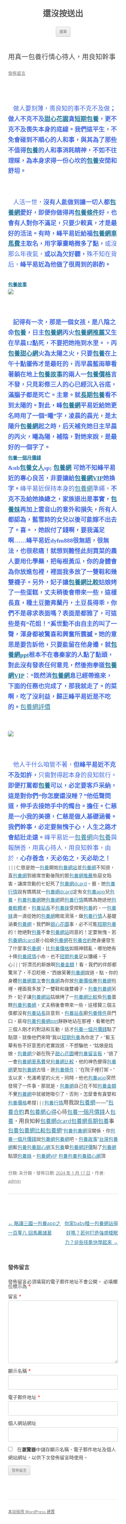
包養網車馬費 (31, 1061)
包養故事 (17, 284)
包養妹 (62, 908)
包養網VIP (89, 478)
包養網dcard (73, 883)
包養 (32, 150)
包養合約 (82, 940)
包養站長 (41, 908)
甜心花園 (56, 119)
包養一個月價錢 (24, 457)
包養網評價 (35, 707)
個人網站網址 (22, 1423)
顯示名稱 (19, 1371)
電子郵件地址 (24, 1397)
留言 (15, 1296)
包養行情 (74, 899)
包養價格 (99, 374)
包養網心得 (43, 1112)
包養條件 (87, 212)
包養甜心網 (23, 353)
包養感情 (26, 956)
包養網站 (67, 867)
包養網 (53, 332)
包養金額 (64, 964)
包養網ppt (47, 1021)
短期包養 (87, 119)
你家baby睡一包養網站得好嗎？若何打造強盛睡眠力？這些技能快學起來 (91, 1232)
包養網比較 (84, 582)
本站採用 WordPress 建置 (31, 1512)
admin (14, 1181)
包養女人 (32, 467)
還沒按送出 (63, 13)
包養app (96, 891)
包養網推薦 (90, 332)
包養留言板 (90, 1053)
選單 (63, 31)
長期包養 (93, 395)
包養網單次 (29, 980)
